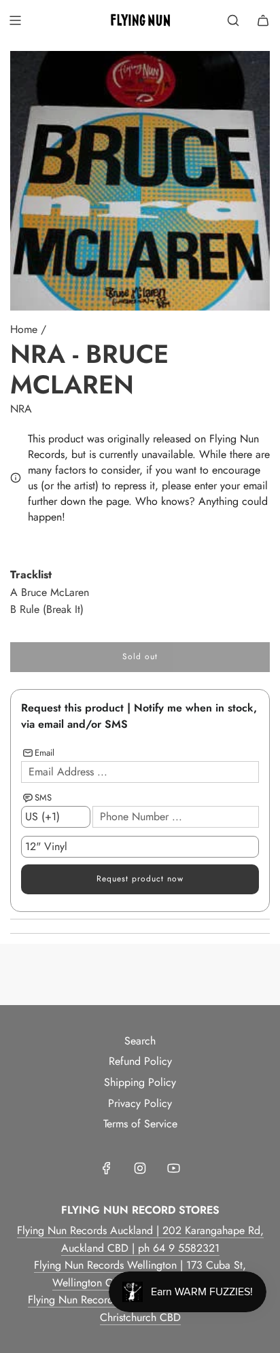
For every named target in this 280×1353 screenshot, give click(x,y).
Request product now (140, 879)
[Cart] (263, 20)
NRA (21, 409)
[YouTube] (173, 1168)
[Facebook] (107, 1168)
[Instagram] (140, 1168)
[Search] (233, 20)
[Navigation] (15, 20)
